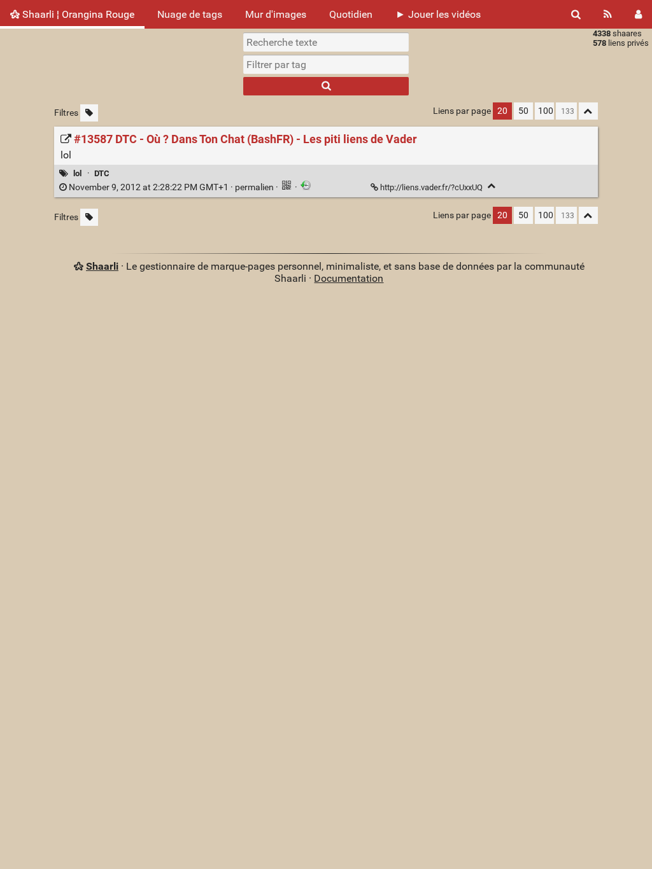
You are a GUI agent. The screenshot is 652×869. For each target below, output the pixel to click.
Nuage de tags (189, 14)
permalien (171, 187)
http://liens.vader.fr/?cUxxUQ (431, 187)
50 (523, 111)
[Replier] (492, 186)
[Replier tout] (588, 111)
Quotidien (350, 14)
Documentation (348, 278)
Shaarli (102, 266)
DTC (102, 173)
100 (545, 111)
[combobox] (326, 64)
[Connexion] (638, 14)
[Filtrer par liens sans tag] (89, 113)
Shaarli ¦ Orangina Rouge (77, 14)
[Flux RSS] (607, 14)
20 (502, 111)
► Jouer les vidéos (438, 14)
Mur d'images (275, 14)
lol (77, 173)
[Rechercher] (576, 14)
